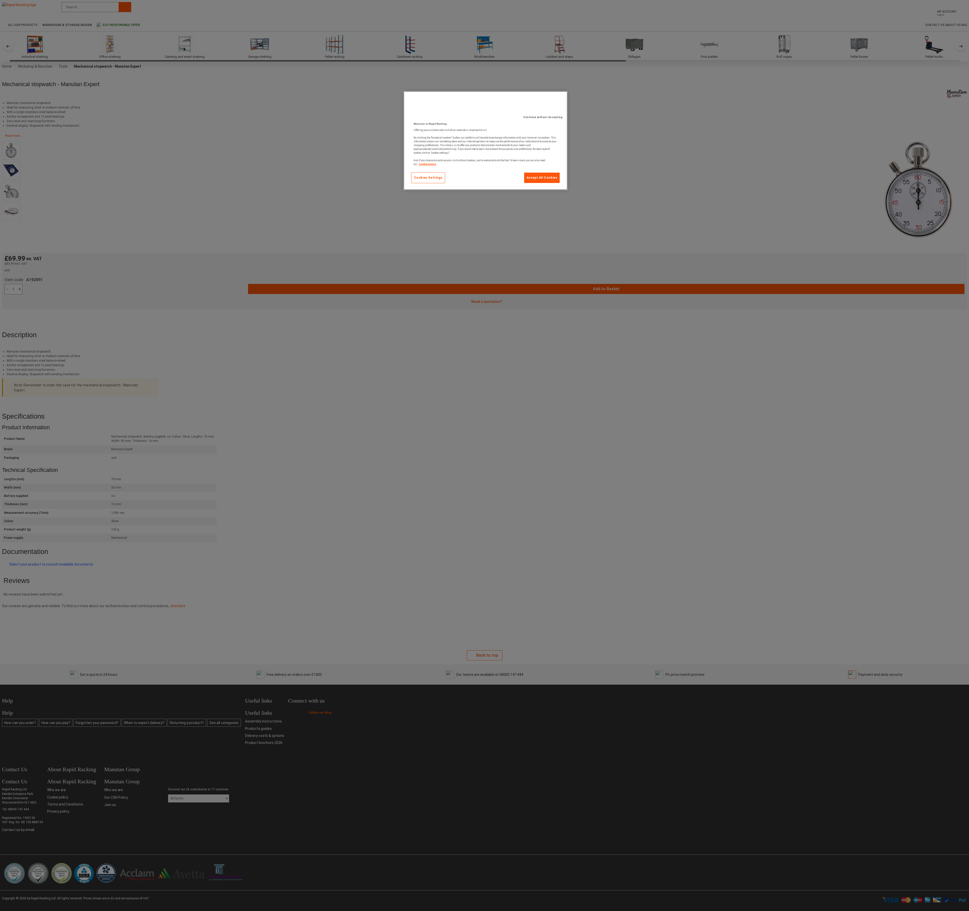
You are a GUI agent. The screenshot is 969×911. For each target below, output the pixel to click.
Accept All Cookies (542, 177)
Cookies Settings (428, 177)
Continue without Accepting (542, 117)
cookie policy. (427, 164)
